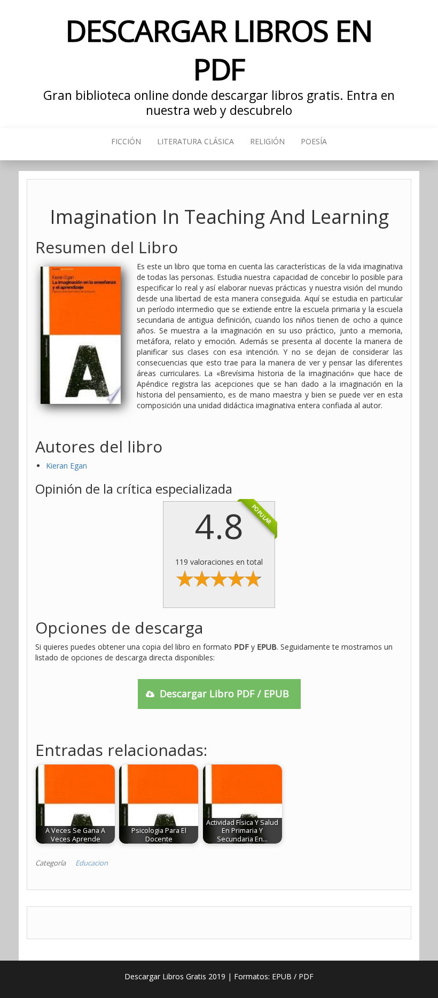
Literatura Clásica (195, 141)
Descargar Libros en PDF (219, 49)
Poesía (314, 141)
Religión (267, 141)
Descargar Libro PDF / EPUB (224, 693)
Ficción (126, 141)
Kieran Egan (66, 466)
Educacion (91, 863)
